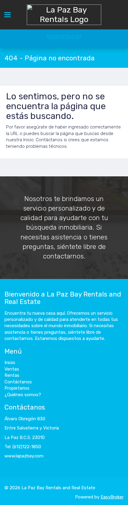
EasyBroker (112, 497)
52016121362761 (64, 37)
